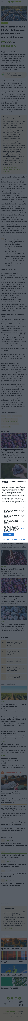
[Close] (25, 481)
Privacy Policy (22, 539)
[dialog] (14, 510)
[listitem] (14, 507)
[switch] (22, 511)
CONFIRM (8, 534)
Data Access (14, 539)
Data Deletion (6, 539)
